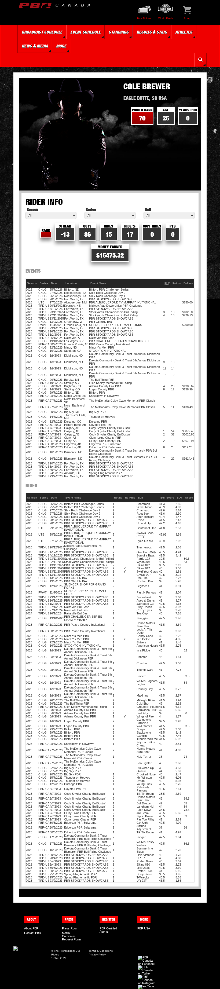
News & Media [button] (35, 46)
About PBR (31, 928)
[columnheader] (32, 283)
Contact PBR (32, 933)
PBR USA (143, 928)
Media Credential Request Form (71, 936)
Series (91, 209)
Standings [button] (119, 32)
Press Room (70, 928)
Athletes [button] (183, 32)
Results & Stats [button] (152, 32)
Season (32, 209)
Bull (148, 209)
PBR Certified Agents (108, 930)
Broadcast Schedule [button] (42, 32)
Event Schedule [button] (85, 32)
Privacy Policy (97, 954)
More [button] (61, 46)
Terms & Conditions (101, 950)
